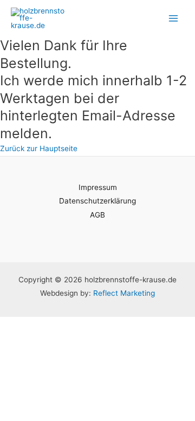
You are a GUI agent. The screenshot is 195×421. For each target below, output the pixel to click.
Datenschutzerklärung (97, 200)
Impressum (98, 187)
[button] (38, 148)
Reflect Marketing (124, 293)
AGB (97, 214)
